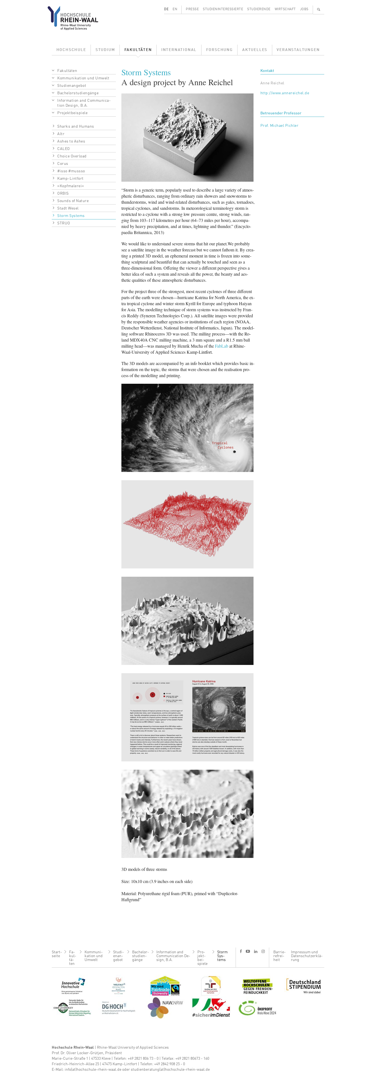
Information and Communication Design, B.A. (84, 103)
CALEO (63, 149)
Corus (62, 164)
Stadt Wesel (68, 208)
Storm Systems (71, 216)
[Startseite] (77, 18)
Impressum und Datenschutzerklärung (307, 956)
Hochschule (71, 50)
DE (166, 9)
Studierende (259, 9)
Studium (105, 50)
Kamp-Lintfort (70, 179)
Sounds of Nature (73, 201)
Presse (192, 9)
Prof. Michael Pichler (279, 126)
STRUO (63, 223)
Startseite (57, 954)
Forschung (219, 50)
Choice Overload (72, 156)
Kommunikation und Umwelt (83, 78)
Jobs (304, 9)
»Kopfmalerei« (70, 186)
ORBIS (63, 193)
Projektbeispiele (72, 113)
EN (175, 9)
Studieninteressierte (223, 9)
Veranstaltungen (298, 50)
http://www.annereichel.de (284, 93)
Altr (60, 134)
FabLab (221, 346)
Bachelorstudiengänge (78, 93)
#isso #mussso (71, 171)
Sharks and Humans (75, 126)
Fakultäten (138, 50)
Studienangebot (71, 86)
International (179, 50)
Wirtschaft (285, 9)
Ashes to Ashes (71, 141)
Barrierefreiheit (279, 956)
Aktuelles (254, 50)
